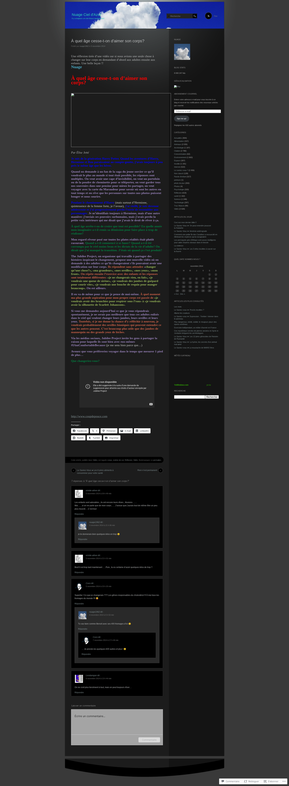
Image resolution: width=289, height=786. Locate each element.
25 (184, 291)
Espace (177, 161)
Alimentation (179, 141)
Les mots (178, 307)
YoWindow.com (181, 385)
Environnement (180, 157)
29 (210, 291)
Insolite (177, 164)
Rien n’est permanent (147, 470)
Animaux (177, 144)
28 (203, 291)
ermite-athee (91, 490)
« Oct (176, 294)
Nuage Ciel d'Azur (86, 15)
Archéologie (179, 148)
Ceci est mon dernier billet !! (185, 222)
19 (190, 287)
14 (203, 283)
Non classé (178, 173)
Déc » (182, 294)
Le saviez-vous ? (181, 170)
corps (109, 460)
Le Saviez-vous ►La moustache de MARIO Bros (194, 348)
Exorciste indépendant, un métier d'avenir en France (195, 328)
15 (210, 283)
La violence (178, 246)
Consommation (180, 154)
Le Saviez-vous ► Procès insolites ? (189, 310)
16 (216, 283)
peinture (177, 180)
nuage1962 (84, 46)
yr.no (209, 385)
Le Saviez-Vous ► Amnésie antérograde (190, 231)
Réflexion (128, 460)
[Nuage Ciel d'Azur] (144, 15)
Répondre (79, 514)
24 (177, 291)
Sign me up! (181, 119)
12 (190, 283)
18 (184, 287)
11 (184, 283)
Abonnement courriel (185, 94)
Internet (177, 167)
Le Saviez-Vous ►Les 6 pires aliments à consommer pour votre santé (95, 471)
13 (197, 283)
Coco (88, 583)
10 (177, 283)
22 (210, 287)
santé (176, 196)
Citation (177, 151)
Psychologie (179, 189)
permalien (157, 460)
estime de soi (118, 460)
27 (197, 291)
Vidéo (95, 460)
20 (197, 287)
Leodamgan (91, 675)
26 (190, 291)
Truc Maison (179, 206)
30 (216, 291)
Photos (177, 186)
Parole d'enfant (180, 177)
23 (216, 287)
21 (203, 287)
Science (177, 199)
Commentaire (149, 739)
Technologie (179, 203)
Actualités (178, 138)
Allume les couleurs (182, 313)
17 (177, 287)
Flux (215, 16)
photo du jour (179, 183)
